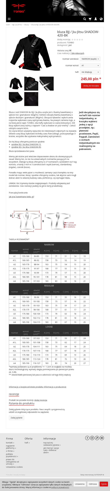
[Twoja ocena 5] (82, 40)
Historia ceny (63, 50)
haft (77, 72)
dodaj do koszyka (91, 85)
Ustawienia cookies (14, 467)
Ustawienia (80, 484)
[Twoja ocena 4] (79, 40)
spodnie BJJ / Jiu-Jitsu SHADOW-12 (26, 144)
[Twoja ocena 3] (77, 40)
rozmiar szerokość (71, 59)
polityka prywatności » (12, 455)
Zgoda (104, 484)
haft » (27, 442)
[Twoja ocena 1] (72, 40)
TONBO (70, 42)
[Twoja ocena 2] (75, 40)
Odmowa (93, 484)
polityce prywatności (60, 487)
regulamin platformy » (11, 446)
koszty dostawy (19, 475)
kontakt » (10, 442)
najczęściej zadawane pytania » (52, 443)
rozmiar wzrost (72, 65)
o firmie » (10, 451)
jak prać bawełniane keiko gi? (21, 196)
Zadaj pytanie (16, 417)
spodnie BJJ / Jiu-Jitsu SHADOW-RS (26, 147)
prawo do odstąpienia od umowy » (12, 461)
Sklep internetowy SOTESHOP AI (92, 475)
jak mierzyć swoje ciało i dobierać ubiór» (51, 450)
